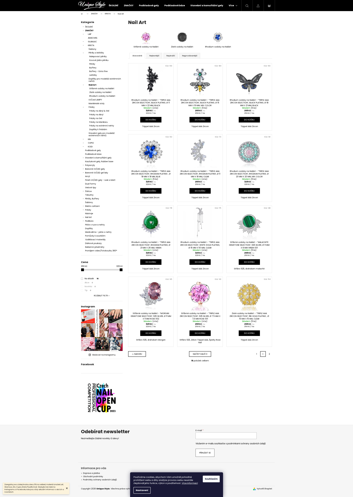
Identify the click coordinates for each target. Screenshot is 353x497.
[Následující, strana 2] (263, 354)
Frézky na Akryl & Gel (99, 110)
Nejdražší (170, 55)
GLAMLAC (92, 41)
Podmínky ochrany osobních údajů (100, 479)
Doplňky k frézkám (98, 129)
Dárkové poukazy (93, 243)
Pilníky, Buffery (92, 198)
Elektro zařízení (92, 206)
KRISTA (91, 45)
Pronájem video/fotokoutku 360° (101, 250)
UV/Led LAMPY (95, 99)
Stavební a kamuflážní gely (98, 157)
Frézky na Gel (95, 118)
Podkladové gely (93, 150)
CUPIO (91, 142)
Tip (88, 290)
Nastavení (142, 490)
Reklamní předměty (94, 247)
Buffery (92, 67)
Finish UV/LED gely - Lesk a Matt (100, 180)
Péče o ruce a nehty (95, 224)
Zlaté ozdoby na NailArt (100, 92)
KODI (90, 146)
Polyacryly (90, 165)
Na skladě (92, 278)
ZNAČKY (89, 30)
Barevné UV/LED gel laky (96, 172)
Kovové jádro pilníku (98, 60)
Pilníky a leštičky (96, 52)
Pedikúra (89, 221)
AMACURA (92, 37)
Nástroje (89, 213)
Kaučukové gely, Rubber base (99, 161)
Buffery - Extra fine (98, 71)
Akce (89, 282)
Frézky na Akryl (96, 114)
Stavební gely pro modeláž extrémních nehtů (102, 134)
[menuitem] (113, 5)
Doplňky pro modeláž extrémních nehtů (105, 80)
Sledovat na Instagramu (104, 354)
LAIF (89, 34)
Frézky (92, 107)
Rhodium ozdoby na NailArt (102, 96)
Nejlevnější (154, 55)
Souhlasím (211, 478)
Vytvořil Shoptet (264, 488)
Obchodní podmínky (93, 476)
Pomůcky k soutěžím (95, 235)
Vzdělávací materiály (95, 239)
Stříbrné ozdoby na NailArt (101, 88)
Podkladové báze (93, 154)
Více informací (190, 483)
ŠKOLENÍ (89, 26)
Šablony (92, 49)
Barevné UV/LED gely (95, 169)
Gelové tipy (90, 187)
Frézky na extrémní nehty (101, 125)
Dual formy (90, 183)
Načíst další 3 (200, 354)
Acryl (87, 176)
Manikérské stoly (96, 103)
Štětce (88, 191)
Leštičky (93, 75)
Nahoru (138, 354)
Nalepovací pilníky (98, 56)
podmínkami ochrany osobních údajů (246, 443)
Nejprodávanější (189, 55)
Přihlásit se (205, 452)
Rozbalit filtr (101, 295)
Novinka (90, 286)
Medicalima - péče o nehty (98, 232)
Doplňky (89, 228)
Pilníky (92, 64)
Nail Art (92, 85)
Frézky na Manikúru (98, 122)
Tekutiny (89, 195)
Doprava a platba (91, 473)
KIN (89, 139)
